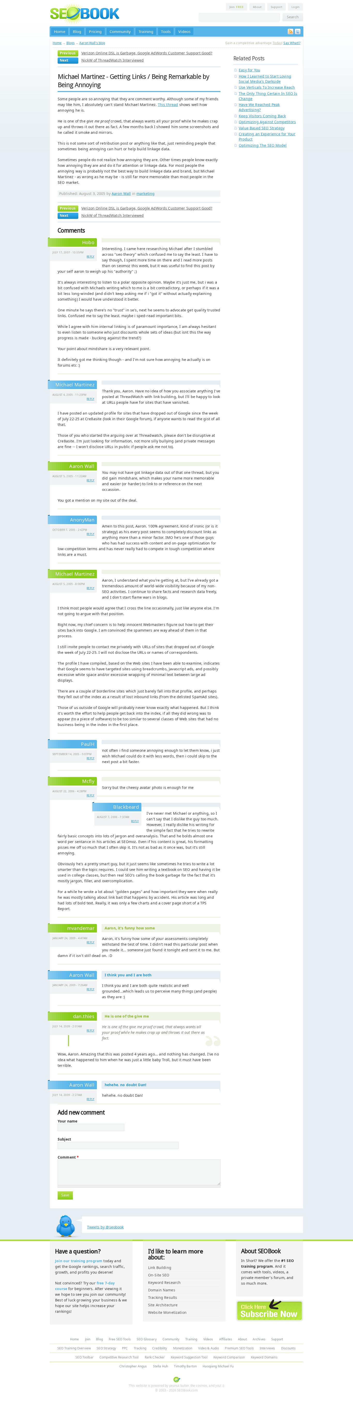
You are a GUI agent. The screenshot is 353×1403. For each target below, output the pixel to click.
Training (146, 31)
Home (59, 31)
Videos (184, 31)
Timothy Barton (185, 1366)
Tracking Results (162, 1297)
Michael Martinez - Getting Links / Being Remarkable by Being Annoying (133, 81)
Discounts (288, 1348)
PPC (125, 1348)
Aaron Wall (121, 193)
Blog (77, 31)
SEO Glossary (147, 1339)
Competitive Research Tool (119, 1357)
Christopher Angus (133, 1366)
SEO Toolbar (84, 1357)
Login (295, 7)
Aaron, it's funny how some (130, 928)
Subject (64, 1139)
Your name (67, 1121)
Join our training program (78, 1260)
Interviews (267, 1348)
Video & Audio (208, 1348)
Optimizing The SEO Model (263, 145)
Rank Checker (155, 1357)
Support (276, 7)
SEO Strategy (106, 1348)
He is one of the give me (127, 1016)
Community (120, 31)
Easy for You (249, 70)
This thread (168, 104)
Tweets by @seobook (105, 1227)
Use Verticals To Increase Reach (267, 87)
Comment (68, 1157)
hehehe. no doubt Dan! (125, 1084)
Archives (259, 1339)
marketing (145, 193)
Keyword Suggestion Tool (189, 1357)
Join (236, 7)
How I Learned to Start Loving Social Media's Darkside (265, 79)
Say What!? (291, 43)
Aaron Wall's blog (92, 43)
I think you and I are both (128, 974)
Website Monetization (167, 1312)
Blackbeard (126, 807)
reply (90, 256)
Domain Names (161, 1290)
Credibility (159, 1348)
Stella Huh (160, 1366)
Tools (166, 31)
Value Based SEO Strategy (262, 128)
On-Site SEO (159, 1275)
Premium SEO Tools (239, 1348)
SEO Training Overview (74, 1348)
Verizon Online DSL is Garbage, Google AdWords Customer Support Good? (146, 53)
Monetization (183, 1348)
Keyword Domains (264, 1357)
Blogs (70, 43)
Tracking (140, 1348)
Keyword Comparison (229, 1357)
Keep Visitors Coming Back (262, 115)
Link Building (159, 1267)
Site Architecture (163, 1304)
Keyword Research (164, 1282)
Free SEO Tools (120, 1339)
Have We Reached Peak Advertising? (259, 107)
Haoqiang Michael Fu (218, 1366)
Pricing (95, 31)
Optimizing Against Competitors (267, 121)
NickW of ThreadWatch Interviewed (112, 60)
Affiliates (225, 1339)
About (257, 7)
